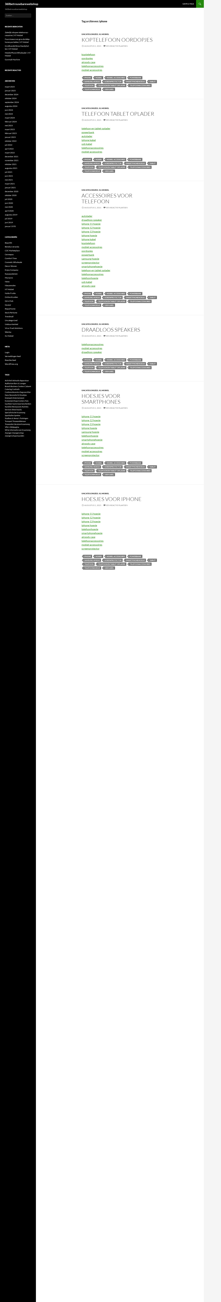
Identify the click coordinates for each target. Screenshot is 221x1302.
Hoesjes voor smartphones (101, 399)
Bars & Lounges (20, 383)
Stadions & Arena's (12, 418)
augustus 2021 (11, 168)
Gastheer (8, 404)
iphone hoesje (89, 235)
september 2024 (12, 102)
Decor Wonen (11, 266)
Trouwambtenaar (19, 421)
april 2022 (9, 149)
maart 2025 (10, 86)
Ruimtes (25, 407)
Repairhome (10, 309)
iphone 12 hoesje (91, 227)
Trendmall (9, 316)
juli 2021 (8, 172)
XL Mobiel (104, 34)
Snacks (19, 410)
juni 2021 (9, 176)
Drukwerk (9, 398)
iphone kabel (89, 140)
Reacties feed (10, 360)
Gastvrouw (16, 404)
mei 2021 (9, 180)
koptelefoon (88, 54)
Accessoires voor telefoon (107, 198)
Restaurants (17, 407)
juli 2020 (8, 199)
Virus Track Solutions (14, 328)
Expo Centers (19, 401)
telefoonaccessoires (93, 66)
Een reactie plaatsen (117, 46)
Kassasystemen (11, 274)
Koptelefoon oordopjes (117, 39)
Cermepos (9, 254)
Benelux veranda (12, 246)
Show (14, 410)
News (7, 281)
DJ (18, 395)
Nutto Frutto (10, 293)
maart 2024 (10, 118)
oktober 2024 (11, 98)
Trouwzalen (9, 424)
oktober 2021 (11, 164)
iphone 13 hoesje (91, 231)
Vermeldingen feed (13, 356)
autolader (87, 136)
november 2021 (11, 160)
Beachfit (8, 243)
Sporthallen (9, 415)
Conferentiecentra (12, 392)
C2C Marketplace (12, 250)
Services (8, 410)
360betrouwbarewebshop (21, 4)
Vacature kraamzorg (22, 424)
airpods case (88, 62)
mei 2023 (9, 125)
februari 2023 (11, 133)
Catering (8, 389)
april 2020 (9, 211)
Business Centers (17, 386)
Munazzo (9, 277)
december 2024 (11, 94)
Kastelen (8, 407)
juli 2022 (8, 145)
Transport (8, 421)
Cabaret (28, 386)
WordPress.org (11, 364)
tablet (152, 81)
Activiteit (8, 380)
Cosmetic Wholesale (13, 262)
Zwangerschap (18, 433)
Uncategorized (90, 34)
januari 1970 (10, 226)
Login (7, 352)
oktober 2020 (11, 195)
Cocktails (16, 389)
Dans (7, 395)
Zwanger (8, 433)
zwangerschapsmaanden (14, 436)
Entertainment (18, 398)
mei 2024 (9, 114)
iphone (87, 78)
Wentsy (8, 332)
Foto (26, 401)
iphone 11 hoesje (91, 223)
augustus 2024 (11, 106)
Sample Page (188, 4)
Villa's (7, 427)
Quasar (8, 305)
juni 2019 (9, 222)
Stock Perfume (11, 312)
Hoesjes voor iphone (112, 499)
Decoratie (13, 395)
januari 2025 (10, 90)
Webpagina (14, 427)
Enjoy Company (11, 270)
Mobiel (98, 78)
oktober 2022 (11, 141)
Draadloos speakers (111, 329)
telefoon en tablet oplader (111, 85)
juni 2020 (9, 203)
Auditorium (9, 383)
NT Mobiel (9, 289)
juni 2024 (9, 110)
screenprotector (113, 81)
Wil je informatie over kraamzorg (18, 430)
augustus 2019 (11, 214)
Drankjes (23, 395)
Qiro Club (9, 301)
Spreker (17, 415)
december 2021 (11, 156)
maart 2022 (10, 152)
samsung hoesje (92, 81)
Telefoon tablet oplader (118, 113)
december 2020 (11, 191)
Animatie (16, 380)
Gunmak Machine (12, 59)
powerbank (135, 78)
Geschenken (26, 404)
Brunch (7, 386)
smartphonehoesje (135, 81)
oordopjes (87, 58)
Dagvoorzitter (25, 392)
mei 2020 (9, 207)
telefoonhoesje (92, 89)
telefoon (89, 85)
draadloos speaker (92, 219)
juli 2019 (8, 218)
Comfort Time (11, 258)
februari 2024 (11, 121)
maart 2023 (10, 129)
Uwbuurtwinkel (11, 324)
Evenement (9, 401)
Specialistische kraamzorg (15, 412)
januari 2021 (10, 187)
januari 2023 (10, 137)
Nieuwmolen (10, 285)
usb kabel (109, 89)
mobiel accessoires (92, 69)
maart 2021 (10, 183)
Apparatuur (24, 380)
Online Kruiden (11, 297)
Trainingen (24, 418)
